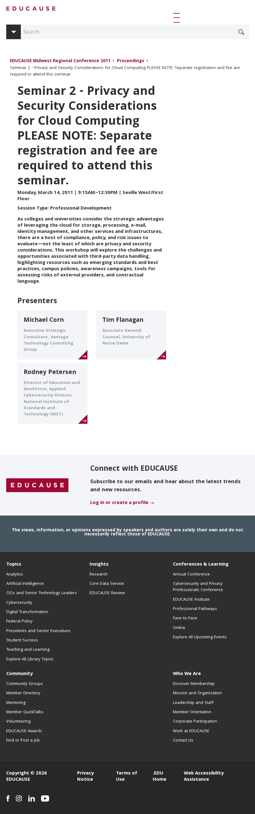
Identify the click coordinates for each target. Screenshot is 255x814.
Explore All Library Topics (29, 659)
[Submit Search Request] (241, 32)
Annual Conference (191, 574)
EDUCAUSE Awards (24, 731)
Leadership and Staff (193, 703)
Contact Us (183, 740)
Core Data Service (107, 583)
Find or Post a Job (23, 740)
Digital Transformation (27, 612)
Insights (99, 565)
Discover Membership (194, 684)
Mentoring (16, 703)
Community (19, 674)
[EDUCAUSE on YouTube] (45, 798)
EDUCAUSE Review (107, 593)
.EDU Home (159, 777)
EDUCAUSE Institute (191, 599)
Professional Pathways (195, 609)
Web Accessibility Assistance (204, 777)
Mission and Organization (197, 693)
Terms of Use (126, 777)
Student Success (22, 640)
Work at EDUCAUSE (191, 731)
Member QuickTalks (25, 712)
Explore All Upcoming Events (200, 637)
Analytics (14, 574)
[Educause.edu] (37, 486)
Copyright (17, 774)
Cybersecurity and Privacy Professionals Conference (198, 587)
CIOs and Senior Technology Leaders (41, 593)
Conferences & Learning (201, 565)
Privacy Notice (85, 777)
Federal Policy (19, 621)
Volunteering (18, 721)
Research (99, 574)
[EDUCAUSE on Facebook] (8, 798)
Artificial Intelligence (25, 583)
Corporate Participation (195, 721)
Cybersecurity (19, 602)
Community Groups (24, 684)
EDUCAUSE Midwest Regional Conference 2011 (60, 61)
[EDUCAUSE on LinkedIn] (31, 798)
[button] (178, 18)
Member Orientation (192, 712)
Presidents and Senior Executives (38, 631)
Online (179, 628)
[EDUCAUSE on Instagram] (19, 798)
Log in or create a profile (119, 503)
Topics (13, 565)
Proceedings (130, 61)
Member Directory (23, 693)
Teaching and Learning (27, 649)
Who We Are (187, 674)
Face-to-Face (185, 618)
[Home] (31, 8)
